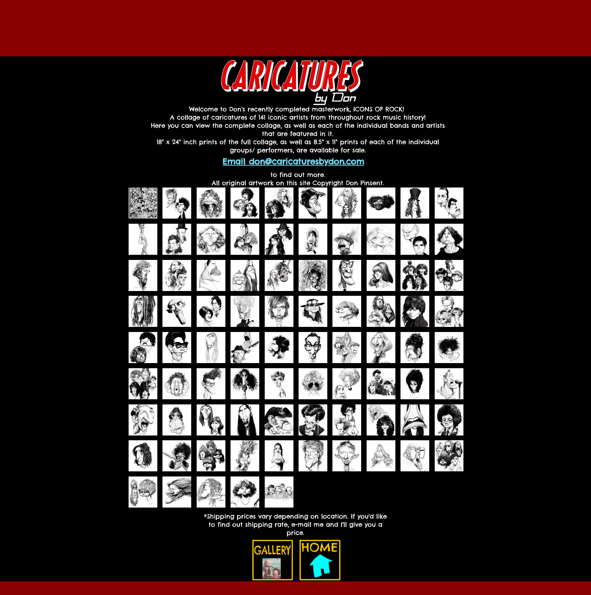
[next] (451, 351)
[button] (143, 203)
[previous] (141, 351)
